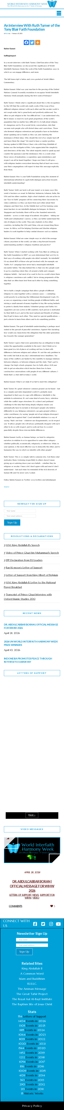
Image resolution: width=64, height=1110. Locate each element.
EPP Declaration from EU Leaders (24, 560)
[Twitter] (32, 42)
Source (6, 487)
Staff (13, 712)
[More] (37, 42)
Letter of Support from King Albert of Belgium (32, 575)
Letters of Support (32, 673)
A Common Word (32, 973)
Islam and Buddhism (32, 978)
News (7, 33)
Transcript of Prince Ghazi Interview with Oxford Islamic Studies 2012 (28, 596)
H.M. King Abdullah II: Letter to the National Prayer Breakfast (30, 584)
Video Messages (32, 829)
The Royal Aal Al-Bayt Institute (32, 999)
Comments (15, 906)
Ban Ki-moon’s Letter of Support (24, 567)
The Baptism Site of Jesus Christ (32, 1004)
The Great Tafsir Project (32, 994)
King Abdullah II (32, 968)
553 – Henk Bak (22, 777)
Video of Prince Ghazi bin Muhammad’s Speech (32, 552)
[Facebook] (26, 42)
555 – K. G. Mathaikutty (28, 693)
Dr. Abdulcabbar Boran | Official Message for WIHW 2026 (32, 886)
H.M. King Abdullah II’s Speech (23, 545)
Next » (31, 814)
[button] (59, 13)
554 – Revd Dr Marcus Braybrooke (27, 737)
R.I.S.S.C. (32, 983)
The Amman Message (32, 989)
